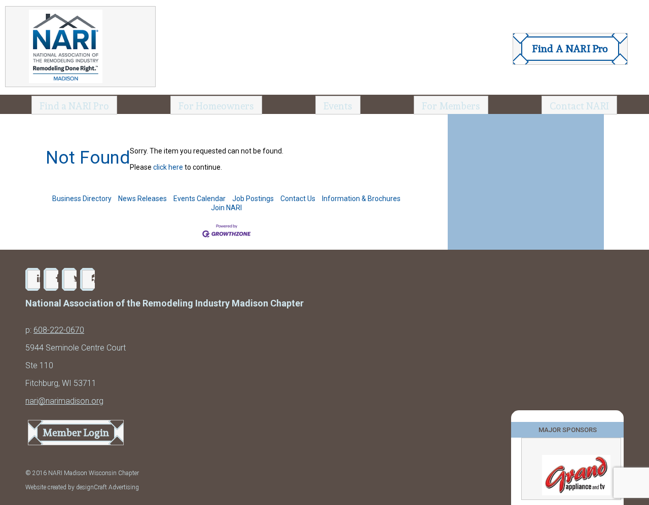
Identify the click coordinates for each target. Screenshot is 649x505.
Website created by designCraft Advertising (82, 487)
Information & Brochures (361, 199)
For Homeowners (216, 105)
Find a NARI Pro (74, 105)
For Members (451, 105)
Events (337, 105)
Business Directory (82, 199)
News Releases (142, 199)
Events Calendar (199, 199)
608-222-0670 (58, 330)
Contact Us (297, 199)
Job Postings (253, 199)
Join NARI (226, 208)
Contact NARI (579, 105)
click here (168, 167)
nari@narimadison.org (64, 401)
